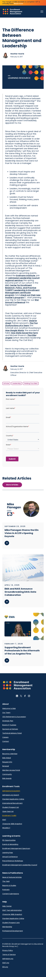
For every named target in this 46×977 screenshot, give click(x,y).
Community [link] (7, 774)
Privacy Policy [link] (7, 950)
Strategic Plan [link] (7, 721)
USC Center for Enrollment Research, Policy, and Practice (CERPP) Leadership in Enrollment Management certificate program (22, 290)
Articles (6, 383)
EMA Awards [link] (7, 778)
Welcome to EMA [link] (9, 708)
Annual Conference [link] (10, 857)
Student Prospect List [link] (10, 807)
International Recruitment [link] (12, 803)
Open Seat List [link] (8, 811)
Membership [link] (7, 927)
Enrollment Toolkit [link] (9, 815)
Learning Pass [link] (7, 852)
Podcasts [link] (5, 889)
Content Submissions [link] (10, 894)
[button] (41, 11)
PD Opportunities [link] (9, 840)
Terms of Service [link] (9, 954)
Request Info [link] (7, 762)
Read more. (18, 3)
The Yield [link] (5, 881)
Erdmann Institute (25, 275)
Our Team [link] (6, 712)
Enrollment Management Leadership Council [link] (19, 865)
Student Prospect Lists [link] (11, 923)
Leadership (16, 383)
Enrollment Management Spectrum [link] (16, 848)
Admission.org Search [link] (10, 795)
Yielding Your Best (31, 383)
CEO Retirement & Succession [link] (14, 717)
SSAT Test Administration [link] (12, 910)
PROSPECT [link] (6, 828)
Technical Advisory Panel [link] (12, 733)
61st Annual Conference (22, 301)
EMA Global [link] (6, 758)
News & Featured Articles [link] (12, 877)
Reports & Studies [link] (9, 885)
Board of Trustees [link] (9, 725)
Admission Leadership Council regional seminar (22, 279)
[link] (12, 11)
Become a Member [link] (9, 754)
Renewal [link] (5, 766)
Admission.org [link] (7, 959)
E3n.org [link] (5, 967)
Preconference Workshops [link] (12, 861)
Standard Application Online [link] (13, 799)
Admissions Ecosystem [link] (11, 791)
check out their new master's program (22, 296)
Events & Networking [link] (10, 844)
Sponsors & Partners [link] (10, 729)
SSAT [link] (4, 820)
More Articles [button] (12, 484)
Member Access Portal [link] (11, 770)
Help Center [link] (7, 906)
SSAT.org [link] (5, 963)
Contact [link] (5, 741)
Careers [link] (5, 737)
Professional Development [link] (12, 931)
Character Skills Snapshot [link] (12, 824)
